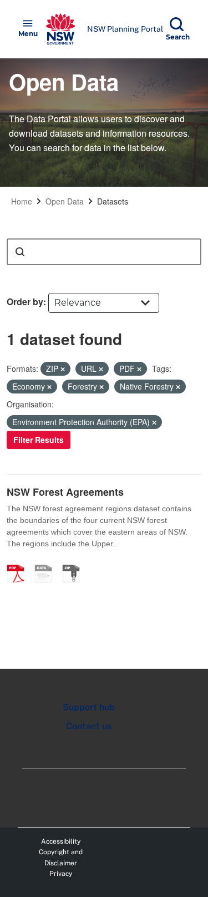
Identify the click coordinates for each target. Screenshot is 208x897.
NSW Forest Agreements (65, 492)
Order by (25, 301)
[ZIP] (75, 561)
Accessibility (60, 841)
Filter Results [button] (38, 439)
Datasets (112, 201)
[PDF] (19, 561)
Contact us (88, 726)
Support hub (89, 707)
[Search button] (20, 251)
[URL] (47, 561)
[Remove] (62, 369)
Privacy (60, 874)
